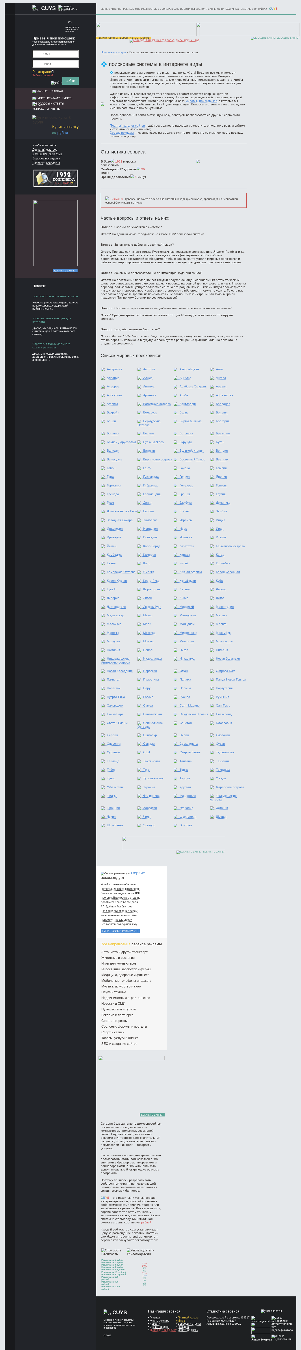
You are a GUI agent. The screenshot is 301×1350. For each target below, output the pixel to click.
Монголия (187, 641)
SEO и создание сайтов (119, 1043)
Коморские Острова (121, 572)
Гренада (113, 494)
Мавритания (225, 606)
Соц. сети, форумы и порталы (124, 1026)
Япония (221, 476)
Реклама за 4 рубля (112, 1267)
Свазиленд (224, 714)
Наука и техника (113, 992)
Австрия (149, 369)
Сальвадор (115, 705)
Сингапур (150, 735)
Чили (146, 816)
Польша (185, 688)
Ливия (184, 598)
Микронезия (188, 632)
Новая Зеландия (228, 658)
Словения (114, 743)
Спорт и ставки (112, 1032)
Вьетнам (222, 459)
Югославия (224, 723)
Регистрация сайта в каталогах (120, 888)
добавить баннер (288, 38)
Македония (188, 615)
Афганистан (224, 395)
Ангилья (185, 378)
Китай (184, 563)
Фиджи (112, 795)
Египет (184, 511)
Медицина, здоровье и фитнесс (125, 975)
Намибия (113, 650)
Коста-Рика (151, 580)
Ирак (183, 528)
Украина (149, 787)
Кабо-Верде (151, 546)
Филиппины (151, 795)
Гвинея (185, 476)
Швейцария (188, 816)
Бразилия (223, 433)
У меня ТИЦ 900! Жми (47, 154)
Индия (220, 520)
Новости (155, 1323)
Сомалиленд (189, 743)
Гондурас (186, 485)
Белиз (184, 412)
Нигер (184, 650)
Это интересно (159, 1326)
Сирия (184, 735)
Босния (148, 433)
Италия (221, 537)
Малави (221, 615)
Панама (185, 679)
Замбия (221, 511)
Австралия (114, 369)
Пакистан (113, 679)
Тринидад (223, 769)
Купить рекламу (159, 1320)
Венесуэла (114, 459)
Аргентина (114, 395)
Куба (219, 580)
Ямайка (148, 572)
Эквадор (149, 825)
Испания (186, 537)
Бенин (111, 421)
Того (146, 769)
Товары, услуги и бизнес (120, 1038)
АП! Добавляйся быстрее (116, 906)
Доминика (223, 502)
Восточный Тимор (192, 459)
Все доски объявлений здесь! (119, 910)
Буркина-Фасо (153, 442)
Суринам (113, 752)
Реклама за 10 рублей (113, 1272)
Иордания (150, 528)
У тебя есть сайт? (44, 145)
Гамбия (221, 468)
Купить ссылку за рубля (120, 931)
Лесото (221, 589)
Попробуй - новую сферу (116, 919)
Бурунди (186, 442)
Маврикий (187, 606)
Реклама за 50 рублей (113, 1274)
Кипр (146, 563)
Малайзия (114, 624)
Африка (112, 404)
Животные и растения (118, 957)
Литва (220, 598)
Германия (114, 485)
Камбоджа (114, 554)
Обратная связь (188, 1329)
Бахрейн (113, 412)
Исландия (150, 537)
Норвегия (150, 671)
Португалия (224, 688)
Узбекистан (115, 787)
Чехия (111, 816)
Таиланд (113, 761)
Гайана (185, 468)
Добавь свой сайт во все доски (120, 902)
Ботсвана (186, 433)
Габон (111, 468)
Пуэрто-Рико (116, 697)
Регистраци (43, 72)
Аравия (221, 386)
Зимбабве (150, 520)
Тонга (184, 769)
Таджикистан (225, 752)
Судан (220, 743)
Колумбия (223, 563)
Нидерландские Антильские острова (115, 660)
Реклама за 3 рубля (112, 1265)
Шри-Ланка (115, 825)
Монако (148, 641)
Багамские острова (157, 404)
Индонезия (115, 528)
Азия (219, 369)
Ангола (221, 378)
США (146, 752)
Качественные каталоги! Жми (119, 915)
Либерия (113, 598)
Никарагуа (187, 658)
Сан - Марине (190, 705)
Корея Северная (228, 572)
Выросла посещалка (46, 158)
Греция (185, 494)
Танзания (223, 761)
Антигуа (148, 386)
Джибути (186, 502)
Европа (148, 511)
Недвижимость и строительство (125, 998)
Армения (149, 395)
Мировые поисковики (163, 1329)
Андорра (113, 386)
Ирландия (114, 537)
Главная (56, 91)
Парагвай (114, 688)
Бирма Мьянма (191, 421)
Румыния (222, 697)
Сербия (112, 735)
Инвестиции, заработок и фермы (126, 969)
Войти (70, 80)
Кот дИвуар (188, 580)
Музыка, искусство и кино (121, 986)
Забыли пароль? (42, 75)
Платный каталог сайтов (127, 125)
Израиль (186, 520)
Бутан (220, 442)
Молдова (113, 641)
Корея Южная (117, 580)
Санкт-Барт (115, 714)
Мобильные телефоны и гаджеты (126, 980)
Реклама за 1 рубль (112, 1260)
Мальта (221, 624)
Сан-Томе (223, 705)
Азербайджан (189, 369)
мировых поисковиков (201, 101)
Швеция (221, 816)
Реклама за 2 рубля (112, 1262)
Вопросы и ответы (46, 108)
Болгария (223, 421)
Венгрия (222, 450)
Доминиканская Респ (122, 511)
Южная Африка (191, 572)
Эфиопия (186, 808)
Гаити (147, 468)
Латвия (185, 589)
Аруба (184, 395)
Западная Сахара (120, 520)
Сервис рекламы (122, 132)
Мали (147, 624)
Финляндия (188, 795)
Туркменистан (153, 778)
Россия (148, 697)
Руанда (185, 697)
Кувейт (112, 589)
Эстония (222, 808)
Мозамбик (223, 632)
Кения (111, 563)
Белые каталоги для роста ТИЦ (120, 893)
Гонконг (221, 485)
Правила (183, 1326)
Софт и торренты (114, 1021)
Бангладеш (188, 404)
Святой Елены (117, 723)
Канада (185, 554)
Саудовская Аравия (194, 714)
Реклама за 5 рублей (112, 1269)
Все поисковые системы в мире (55, 296)
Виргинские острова (157, 459)
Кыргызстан (151, 589)
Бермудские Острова (149, 422)
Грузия (221, 494)
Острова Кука (225, 671)
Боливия (113, 433)
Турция (185, 778)
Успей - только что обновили (118, 884)
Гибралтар (150, 485)
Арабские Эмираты (193, 386)
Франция (113, 808)
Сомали (149, 743)
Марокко (113, 632)
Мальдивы (187, 624)
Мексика (149, 632)
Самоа (148, 705)
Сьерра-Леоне (190, 752)
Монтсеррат (224, 641)
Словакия (223, 735)
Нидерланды (152, 658)
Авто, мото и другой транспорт (124, 952)
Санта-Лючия (153, 714)
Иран (219, 528)
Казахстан (187, 546)
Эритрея (186, 825)
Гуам (110, 502)
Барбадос (223, 404)
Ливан (147, 598)
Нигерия (222, 650)
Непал (147, 650)
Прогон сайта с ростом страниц (120, 897)
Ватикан (149, 450)
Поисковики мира (113, 52)
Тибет (111, 769)
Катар (220, 554)
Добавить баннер (65, 270)
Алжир (147, 378)
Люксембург (152, 606)
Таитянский (151, 761)
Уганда (221, 778)
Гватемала (151, 476)
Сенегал (186, 723)
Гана (110, 476)
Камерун (149, 554)
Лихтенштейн (116, 606)
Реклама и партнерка (117, 1015)
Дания (147, 502)
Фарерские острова (230, 787)
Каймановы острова (230, 546)
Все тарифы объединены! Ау (119, 924)
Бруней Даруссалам (121, 442)
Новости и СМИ (113, 1003)
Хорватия (150, 808)
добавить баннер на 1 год (182, 40)
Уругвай (185, 787)
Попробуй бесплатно (46, 163)
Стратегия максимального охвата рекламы (51, 345)
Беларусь (150, 412)
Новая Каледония (120, 671)
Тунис (111, 778)
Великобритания (192, 450)
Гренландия (152, 494)
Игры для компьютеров (119, 963)
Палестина (151, 679)
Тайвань (185, 761)
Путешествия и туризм (118, 1009)
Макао (147, 615)
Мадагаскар (115, 615)
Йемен (112, 546)
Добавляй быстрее (44, 149)
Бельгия (222, 412)
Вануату (113, 450)
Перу (146, 688)
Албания (113, 378)
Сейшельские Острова (150, 724)
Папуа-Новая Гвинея (231, 679)
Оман (184, 671)
